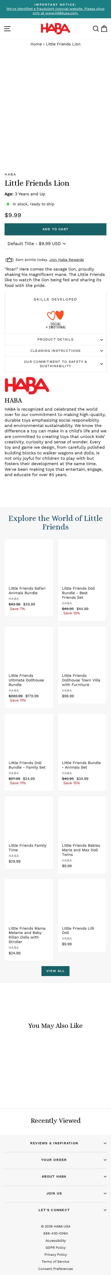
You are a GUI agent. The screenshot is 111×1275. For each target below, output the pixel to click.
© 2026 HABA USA (55, 1226)
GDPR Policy (55, 1247)
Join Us (54, 1193)
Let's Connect (54, 1210)
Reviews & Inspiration (54, 1143)
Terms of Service (55, 1261)
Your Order (54, 1160)
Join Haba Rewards (66, 260)
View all (55, 971)
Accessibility (56, 1241)
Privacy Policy (55, 1254)
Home (36, 44)
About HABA (54, 1176)
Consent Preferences (55, 1269)
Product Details (55, 339)
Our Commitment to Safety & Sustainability (55, 364)
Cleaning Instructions (55, 351)
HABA (10, 174)
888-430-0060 (55, 1233)
